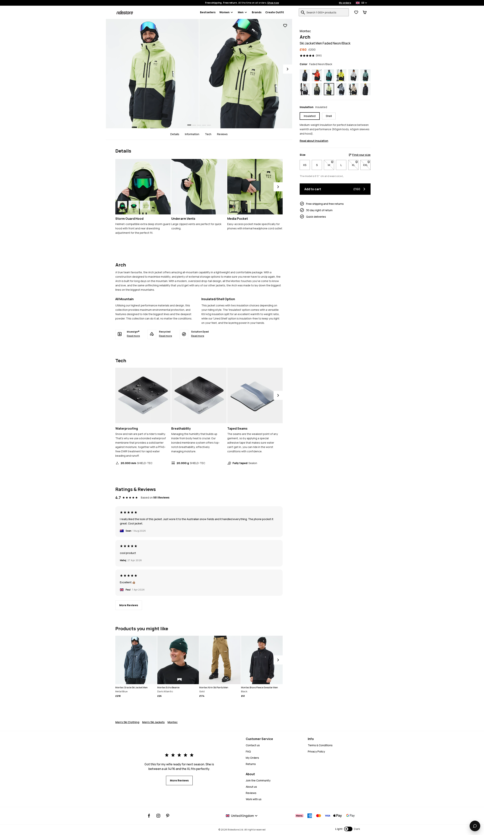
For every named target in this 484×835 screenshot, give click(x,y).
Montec (173, 722)
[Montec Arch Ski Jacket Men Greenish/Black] (317, 89)
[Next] (287, 69)
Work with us (253, 799)
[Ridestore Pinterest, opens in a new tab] (167, 815)
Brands (256, 12)
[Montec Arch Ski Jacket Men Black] (365, 89)
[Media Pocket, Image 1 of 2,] (234, 207)
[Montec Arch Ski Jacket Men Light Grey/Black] (353, 75)
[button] (347, 829)
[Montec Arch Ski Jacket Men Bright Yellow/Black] (341, 75)
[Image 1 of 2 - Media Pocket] (255, 186)
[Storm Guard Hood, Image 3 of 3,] (145, 207)
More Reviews (128, 605)
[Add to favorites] (285, 26)
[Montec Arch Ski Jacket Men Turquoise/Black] (329, 75)
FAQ (248, 751)
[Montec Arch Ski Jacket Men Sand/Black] (353, 89)
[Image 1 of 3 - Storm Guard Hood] (143, 186)
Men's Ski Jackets (153, 722)
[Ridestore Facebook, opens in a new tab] (149, 815)
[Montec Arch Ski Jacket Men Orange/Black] (317, 75)
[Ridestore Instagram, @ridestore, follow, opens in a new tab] (158, 815)
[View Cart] (364, 12)
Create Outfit (274, 12)
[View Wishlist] (356, 12)
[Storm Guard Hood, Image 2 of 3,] (134, 207)
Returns (251, 764)
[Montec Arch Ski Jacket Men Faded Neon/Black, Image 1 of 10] (152, 73)
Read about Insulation (314, 141)
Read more (133, 335)
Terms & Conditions (320, 745)
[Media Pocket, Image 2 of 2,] (245, 207)
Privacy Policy (316, 751)
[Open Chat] (475, 826)
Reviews (222, 134)
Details (174, 134)
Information (192, 134)
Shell (329, 116)
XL (355, 165)
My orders (345, 2)
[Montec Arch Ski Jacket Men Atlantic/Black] (365, 75)
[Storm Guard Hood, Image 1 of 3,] (122, 207)
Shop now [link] (273, 2)
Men (241, 12)
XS (304, 165)
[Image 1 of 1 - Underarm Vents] (199, 186)
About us (251, 786)
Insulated (310, 116)
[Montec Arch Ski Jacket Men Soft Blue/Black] (341, 89)
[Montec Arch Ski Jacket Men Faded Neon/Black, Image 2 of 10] (245, 73)
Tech (208, 134)
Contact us (253, 745)
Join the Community (258, 780)
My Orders (252, 757)
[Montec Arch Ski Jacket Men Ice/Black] (305, 89)
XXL (367, 165)
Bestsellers (208, 12)
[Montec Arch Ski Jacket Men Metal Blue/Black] (305, 75)
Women (224, 12)
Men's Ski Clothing (127, 722)
